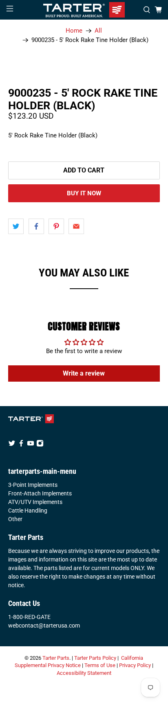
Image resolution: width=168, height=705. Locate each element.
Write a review (84, 373)
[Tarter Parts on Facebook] (21, 445)
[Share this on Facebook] (36, 226)
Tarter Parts (55, 658)
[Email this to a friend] (76, 226)
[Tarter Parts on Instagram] (40, 445)
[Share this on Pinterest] (56, 226)
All (98, 31)
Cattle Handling (27, 510)
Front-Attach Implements (40, 493)
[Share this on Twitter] (16, 226)
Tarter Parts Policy (95, 658)
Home (74, 31)
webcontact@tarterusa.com (44, 625)
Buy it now (84, 193)
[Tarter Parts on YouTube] (30, 445)
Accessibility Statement (84, 673)
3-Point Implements (32, 485)
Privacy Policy (135, 665)
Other (15, 519)
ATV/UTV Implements (35, 502)
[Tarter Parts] (84, 10)
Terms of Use (99, 665)
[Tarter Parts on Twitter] (11, 445)
